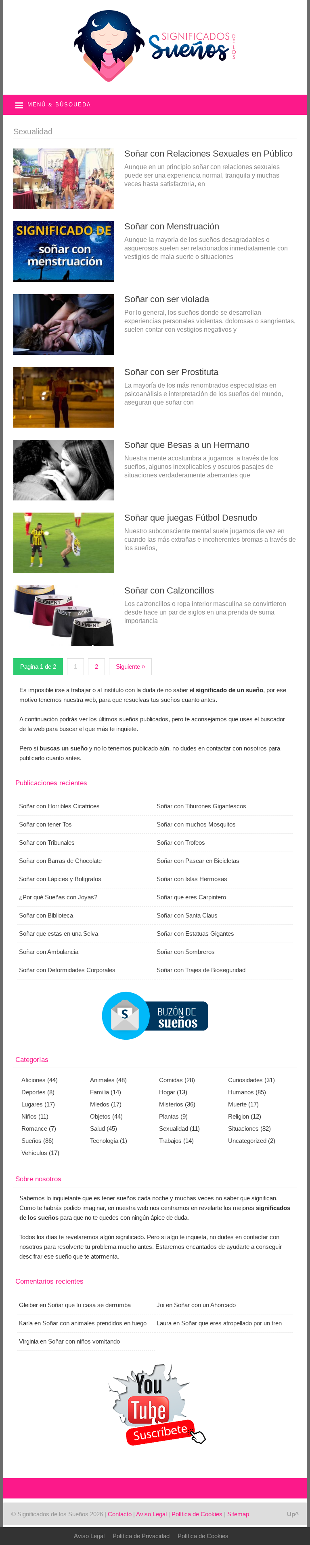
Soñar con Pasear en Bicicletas (198, 860)
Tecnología (104, 1140)
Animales (102, 1080)
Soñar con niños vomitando (84, 1341)
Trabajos (170, 1140)
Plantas (169, 1116)
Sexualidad (173, 1128)
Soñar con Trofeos (181, 842)
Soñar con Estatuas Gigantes (195, 933)
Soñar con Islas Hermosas (192, 878)
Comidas (171, 1080)
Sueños (31, 1140)
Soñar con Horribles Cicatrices (59, 806)
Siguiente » (130, 666)
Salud (97, 1128)
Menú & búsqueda (59, 105)
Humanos (241, 1092)
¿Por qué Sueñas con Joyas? (58, 897)
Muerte (237, 1104)
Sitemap (238, 1514)
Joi (160, 1304)
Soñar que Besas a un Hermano (186, 445)
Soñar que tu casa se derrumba (89, 1304)
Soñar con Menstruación (171, 226)
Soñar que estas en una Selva (58, 933)
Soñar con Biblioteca (46, 915)
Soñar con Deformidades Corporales (67, 969)
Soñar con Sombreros (186, 951)
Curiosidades (245, 1080)
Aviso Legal (151, 1514)
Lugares (32, 1104)
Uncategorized (247, 1140)
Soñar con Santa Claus (187, 915)
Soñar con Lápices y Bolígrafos (60, 878)
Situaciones (243, 1128)
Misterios (171, 1104)
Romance (34, 1128)
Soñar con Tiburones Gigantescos (201, 806)
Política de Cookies (197, 1514)
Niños (29, 1116)
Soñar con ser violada (166, 299)
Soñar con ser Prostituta (171, 372)
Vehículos (34, 1152)
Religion (238, 1116)
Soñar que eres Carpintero (191, 897)
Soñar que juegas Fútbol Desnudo (190, 518)
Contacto (120, 1514)
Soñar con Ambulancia (48, 951)
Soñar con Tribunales (47, 842)
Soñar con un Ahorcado (205, 1304)
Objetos (100, 1116)
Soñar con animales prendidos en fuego (94, 1323)
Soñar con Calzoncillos (169, 590)
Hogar (167, 1092)
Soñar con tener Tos (45, 824)
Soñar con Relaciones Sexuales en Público (208, 153)
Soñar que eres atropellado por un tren (231, 1323)
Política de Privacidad (141, 1535)
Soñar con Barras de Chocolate (60, 860)
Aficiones (33, 1080)
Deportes (33, 1092)
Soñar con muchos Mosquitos (196, 824)
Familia (99, 1092)
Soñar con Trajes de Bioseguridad (201, 969)
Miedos (99, 1104)
